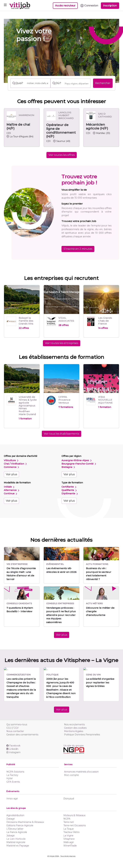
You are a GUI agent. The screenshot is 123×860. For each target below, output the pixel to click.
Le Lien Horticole (16, 838)
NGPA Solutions (15, 771)
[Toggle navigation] (5, 5)
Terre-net (68, 822)
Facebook (14, 745)
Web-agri (68, 842)
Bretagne (67, 467)
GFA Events (13, 781)
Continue (9, 493)
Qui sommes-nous (16, 724)
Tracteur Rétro (71, 832)
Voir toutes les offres (62, 154)
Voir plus (11, 474)
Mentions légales (73, 731)
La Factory (12, 775)
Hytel (9, 778)
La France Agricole (16, 832)
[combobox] (76, 83)
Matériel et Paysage (17, 845)
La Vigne (68, 835)
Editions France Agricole (19, 825)
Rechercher (103, 83)
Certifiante (68, 486)
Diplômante (69, 493)
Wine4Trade (70, 845)
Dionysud (68, 798)
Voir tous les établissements (61, 433)
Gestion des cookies (75, 727)
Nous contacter (15, 731)
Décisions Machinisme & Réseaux (25, 822)
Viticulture (10, 460)
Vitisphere (69, 838)
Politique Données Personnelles (82, 734)
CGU (9, 727)
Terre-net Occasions (74, 825)
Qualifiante (68, 490)
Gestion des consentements (22, 734)
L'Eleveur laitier (14, 828)
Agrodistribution (15, 815)
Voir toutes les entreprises (61, 343)
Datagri (10, 818)
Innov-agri (12, 798)
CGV (16, 727)
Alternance (10, 490)
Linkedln (13, 749)
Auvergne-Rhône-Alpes (76, 460)
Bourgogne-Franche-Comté (78, 463)
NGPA (66, 818)
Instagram (14, 752)
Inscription (110, 5)
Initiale (8, 486)
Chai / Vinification (14, 463)
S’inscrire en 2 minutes (78, 248)
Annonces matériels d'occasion (81, 771)
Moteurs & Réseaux (74, 815)
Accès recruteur (65, 5)
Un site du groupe (73, 745)
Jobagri (10, 835)
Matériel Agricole (15, 842)
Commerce (10, 467)
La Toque (68, 828)
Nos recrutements (74, 724)
